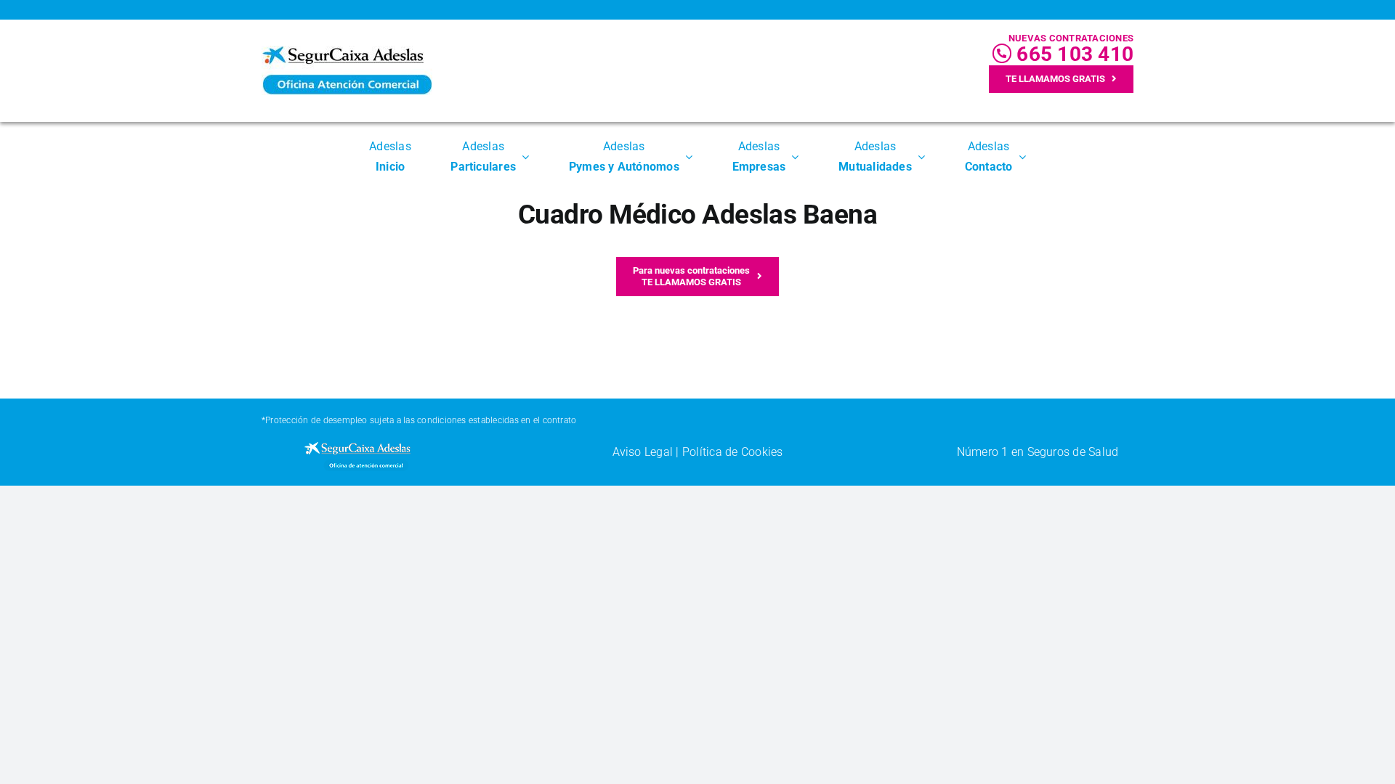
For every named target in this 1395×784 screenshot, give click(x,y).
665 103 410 (1072, 54)
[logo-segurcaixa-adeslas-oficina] (347, 51)
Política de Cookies (732, 452)
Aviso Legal (643, 452)
